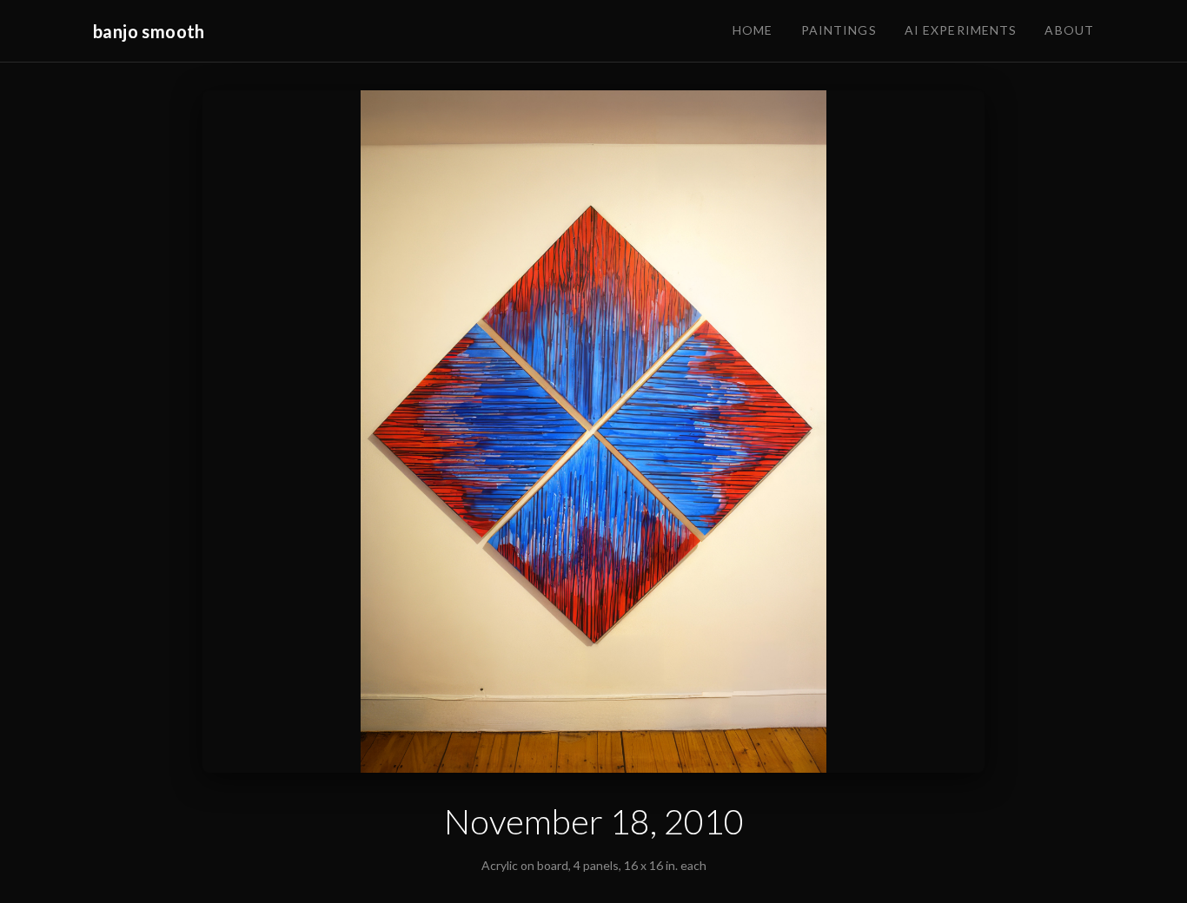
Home (753, 30)
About (1069, 30)
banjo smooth (149, 31)
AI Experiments (961, 30)
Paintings (839, 30)
